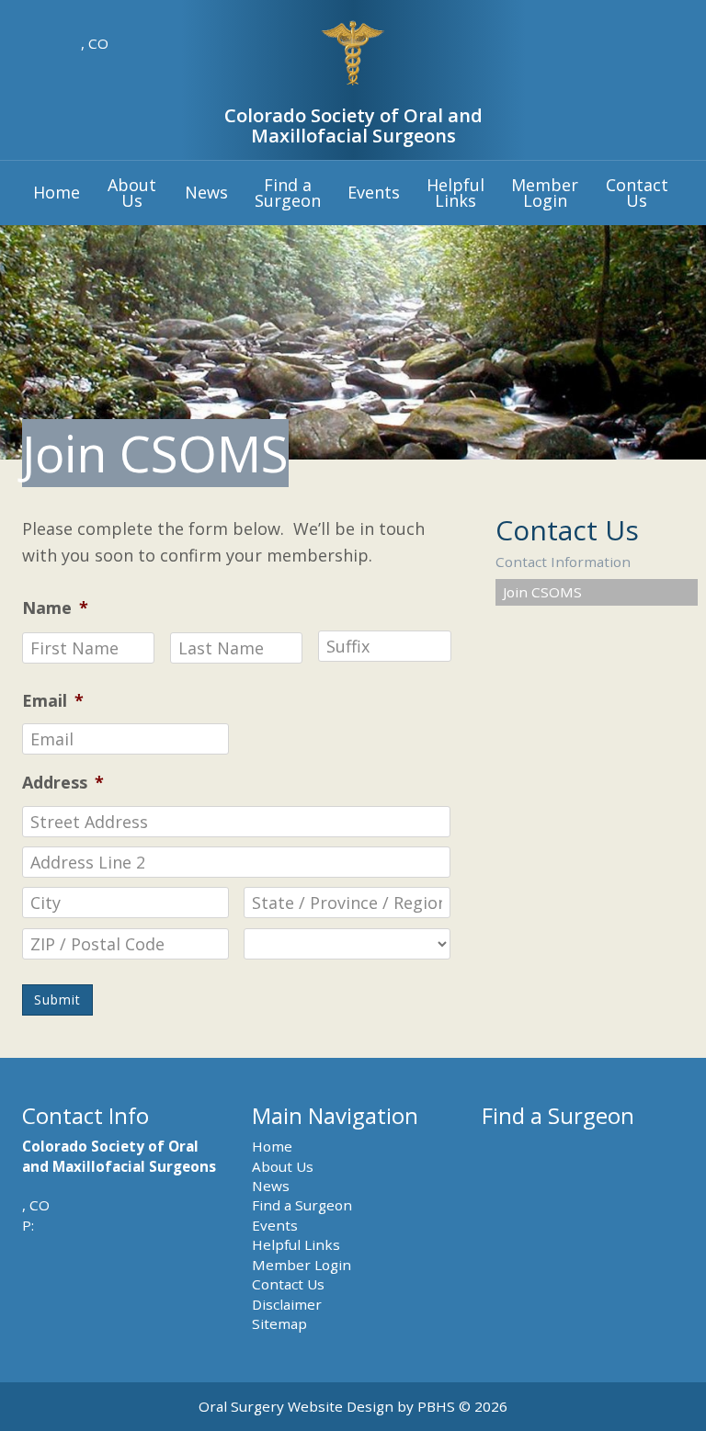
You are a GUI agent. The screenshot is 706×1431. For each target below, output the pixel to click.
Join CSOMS (542, 592)
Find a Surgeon (302, 1205)
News (206, 192)
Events (373, 192)
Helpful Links (296, 1244)
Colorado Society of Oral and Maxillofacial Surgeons (353, 125)
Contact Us (567, 530)
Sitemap (279, 1323)
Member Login (301, 1264)
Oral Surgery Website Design (296, 1406)
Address (63, 782)
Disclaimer (287, 1304)
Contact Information (563, 561)
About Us (282, 1166)
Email (53, 700)
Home (56, 192)
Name (55, 608)
